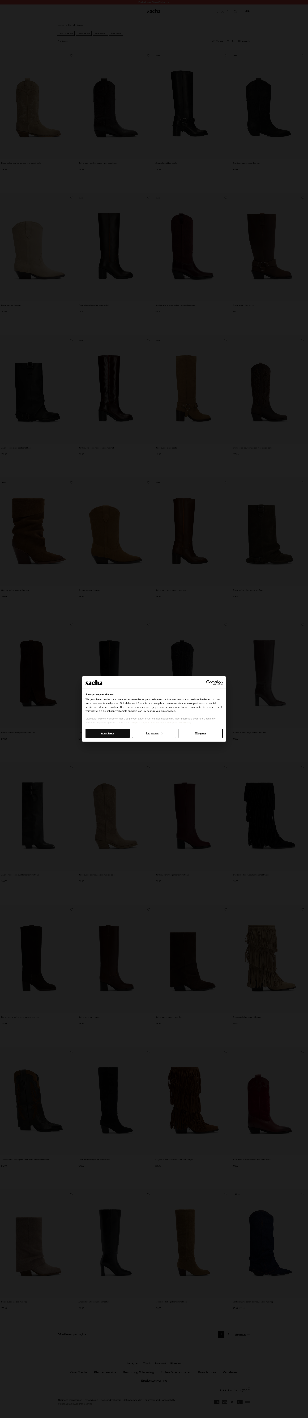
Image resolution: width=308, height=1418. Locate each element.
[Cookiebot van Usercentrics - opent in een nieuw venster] (209, 682)
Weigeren (200, 733)
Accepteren (107, 733)
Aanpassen (152, 733)
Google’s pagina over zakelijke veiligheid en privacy (160, 722)
